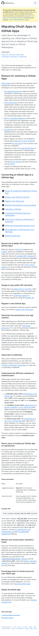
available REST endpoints (25, 256)
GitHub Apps (5, 83)
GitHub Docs (9, 3)
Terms (14, 627)
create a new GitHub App (24, 309)
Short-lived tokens (10, 103)
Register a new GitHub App (14, 201)
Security (25, 627)
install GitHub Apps (27, 148)
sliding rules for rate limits (22, 289)
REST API (19, 249)
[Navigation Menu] (35, 2)
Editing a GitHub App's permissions (14, 365)
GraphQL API (29, 298)
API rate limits (16, 143)
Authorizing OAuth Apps (21, 584)
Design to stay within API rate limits (17, 197)
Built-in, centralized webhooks (14, 118)
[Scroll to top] (35, 632)
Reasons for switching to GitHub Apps (13, 54)
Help (35, 627)
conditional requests (21, 295)
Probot (12, 164)
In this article (5, 52)
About (35, 628)
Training (27, 628)
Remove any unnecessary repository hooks (20, 225)
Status (30, 627)
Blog (31, 628)
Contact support (8, 618)
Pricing (13, 628)
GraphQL (4, 252)
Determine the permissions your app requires (20, 205)
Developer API (19, 628)
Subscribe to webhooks (13, 209)
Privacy (20, 627)
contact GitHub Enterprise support (19, 19)
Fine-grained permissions (13, 91)
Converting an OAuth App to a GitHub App (14, 56)
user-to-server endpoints (26, 141)
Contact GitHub (6, 628)
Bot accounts (8, 130)
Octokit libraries (15, 162)
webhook (14, 559)
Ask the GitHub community (11, 615)
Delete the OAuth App (12, 236)
